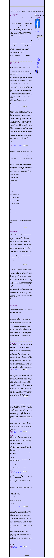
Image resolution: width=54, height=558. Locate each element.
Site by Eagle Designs (42, 557)
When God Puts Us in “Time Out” (15, 400)
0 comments (21, 106)
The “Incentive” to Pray (13, 267)
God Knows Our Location (14, 231)
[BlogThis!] (25, 145)
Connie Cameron (15, 106)
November (38, 61)
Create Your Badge (37, 28)
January (37, 69)
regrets (16, 547)
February (38, 68)
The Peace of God (13, 15)
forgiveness (13, 472)
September (38, 63)
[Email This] (24, 106)
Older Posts (31, 549)
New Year (21, 472)
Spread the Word (27, 9)
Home (21, 549)
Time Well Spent (12, 63)
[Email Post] (23, 106)
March (37, 67)
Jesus (13, 432)
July (37, 65)
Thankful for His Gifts (13, 109)
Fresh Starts (12, 435)
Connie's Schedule (37, 31)
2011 (36, 70)
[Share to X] (25, 106)
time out (15, 432)
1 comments (21, 431)
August (37, 64)
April (37, 66)
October (37, 62)
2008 (36, 73)
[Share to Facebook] (26, 106)
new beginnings (18, 472)
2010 (36, 71)
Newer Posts (11, 549)
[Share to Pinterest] (27, 145)
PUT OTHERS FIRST (13, 343)
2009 (36, 72)
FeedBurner (41, 37)
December (38, 58)
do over (13, 547)
